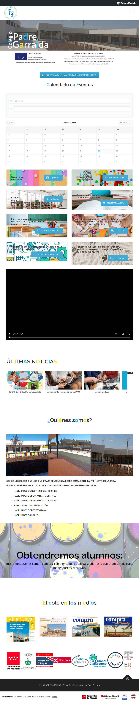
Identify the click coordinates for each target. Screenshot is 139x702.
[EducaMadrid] (126, 3)
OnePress (73, 685)
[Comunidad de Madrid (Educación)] (89, 697)
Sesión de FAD (102, 392)
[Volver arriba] (127, 679)
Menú (132, 11)
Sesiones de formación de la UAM (63, 392)
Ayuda (54, 696)
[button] (131, 373)
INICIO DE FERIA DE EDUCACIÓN (25, 392)
